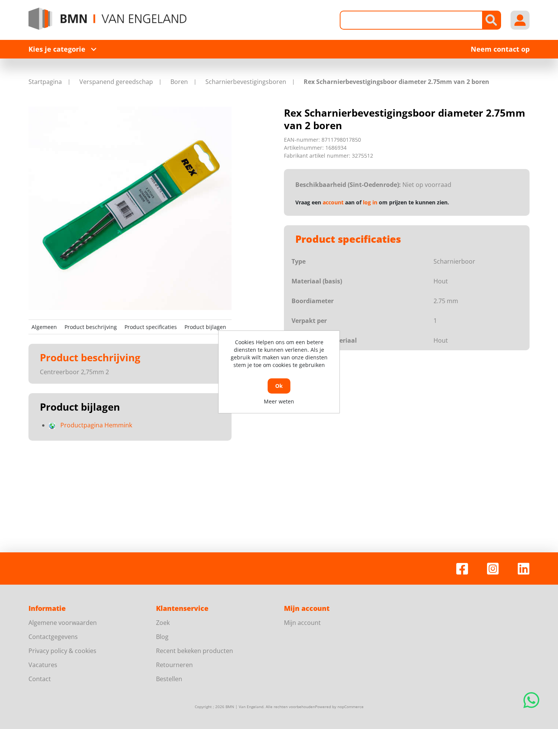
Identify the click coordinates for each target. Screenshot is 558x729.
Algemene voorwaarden (62, 622)
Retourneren (174, 665)
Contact (39, 679)
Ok (279, 385)
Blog (162, 637)
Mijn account (302, 622)
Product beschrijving (91, 327)
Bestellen (169, 679)
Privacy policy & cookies (62, 651)
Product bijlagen (205, 327)
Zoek (163, 622)
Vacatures (42, 665)
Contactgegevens (53, 637)
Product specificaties (151, 327)
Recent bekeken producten (194, 651)
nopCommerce (350, 706)
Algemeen (44, 327)
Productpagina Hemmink (96, 425)
